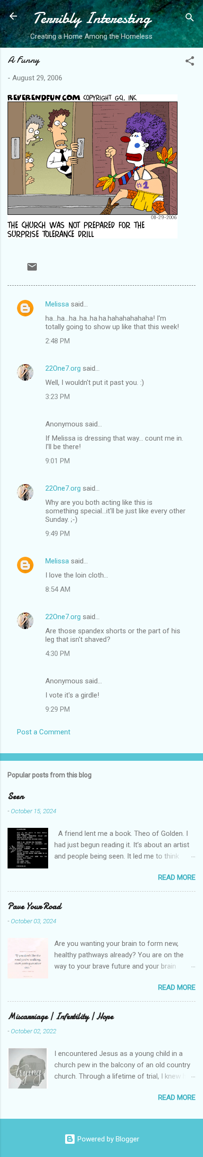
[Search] (189, 19)
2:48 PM (57, 341)
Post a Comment (43, 732)
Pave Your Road (34, 906)
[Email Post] (32, 270)
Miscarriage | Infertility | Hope (60, 1016)
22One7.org (63, 368)
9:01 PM (57, 461)
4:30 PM (57, 653)
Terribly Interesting (92, 18)
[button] (189, 62)
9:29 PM (57, 709)
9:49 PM (57, 533)
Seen (16, 796)
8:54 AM (57, 589)
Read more (176, 877)
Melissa (57, 304)
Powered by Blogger (107, 1139)
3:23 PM (57, 396)
